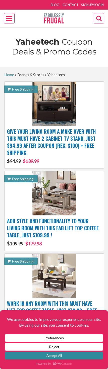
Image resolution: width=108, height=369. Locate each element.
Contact (71, 5)
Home (9, 74)
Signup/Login (92, 5)
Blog (55, 5)
